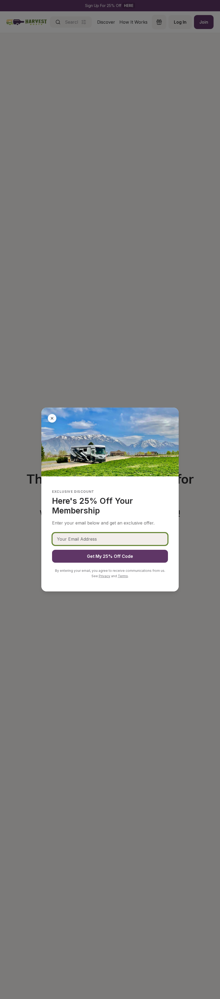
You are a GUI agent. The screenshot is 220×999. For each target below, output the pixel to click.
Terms (123, 576)
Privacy (104, 576)
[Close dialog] (52, 418)
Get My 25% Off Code (110, 556)
